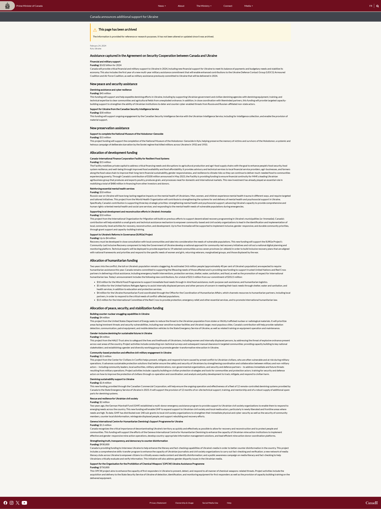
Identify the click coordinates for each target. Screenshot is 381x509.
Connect (228, 5)
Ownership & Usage (184, 503)
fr (370, 5)
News (161, 5)
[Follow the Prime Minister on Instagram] (11, 503)
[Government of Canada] (372, 502)
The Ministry (203, 5)
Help (229, 503)
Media (247, 5)
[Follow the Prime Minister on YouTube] (24, 503)
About (181, 5)
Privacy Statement (158, 503)
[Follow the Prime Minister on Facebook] (5, 503)
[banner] (22, 5)
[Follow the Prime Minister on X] (17, 503)
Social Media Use (210, 503)
